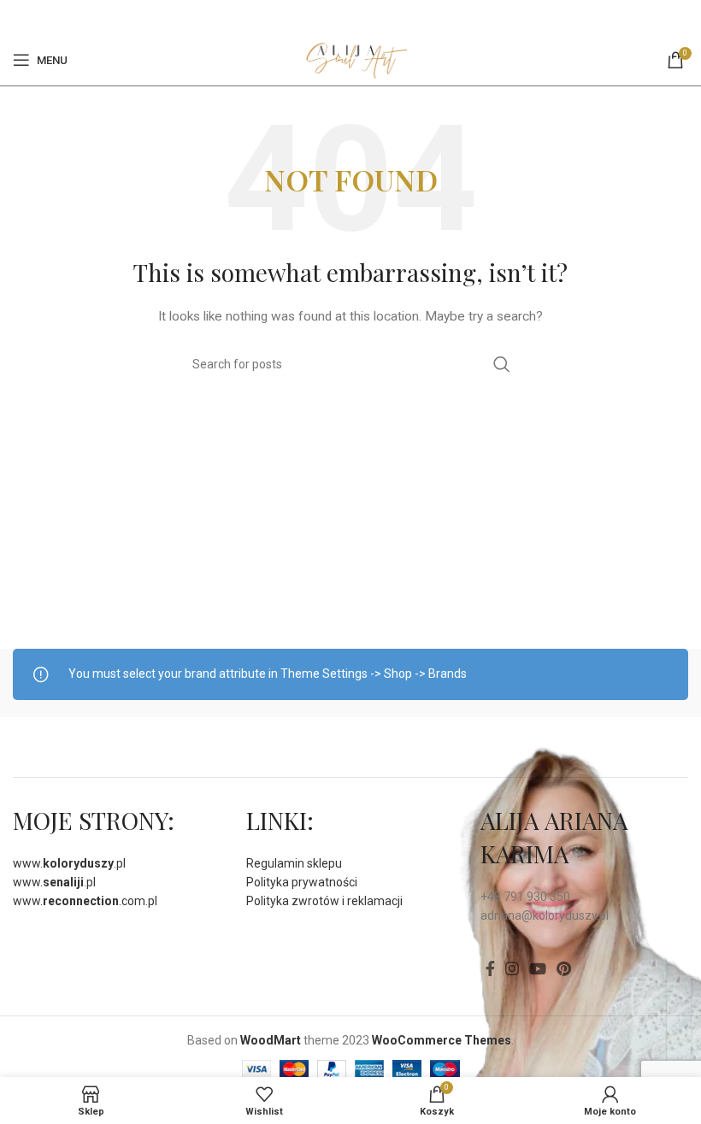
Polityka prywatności (301, 882)
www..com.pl (85, 901)
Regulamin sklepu (294, 863)
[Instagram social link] (512, 968)
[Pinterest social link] (360, 17)
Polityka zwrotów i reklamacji (324, 901)
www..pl (69, 863)
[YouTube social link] (537, 968)
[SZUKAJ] (501, 364)
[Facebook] (340, 17)
